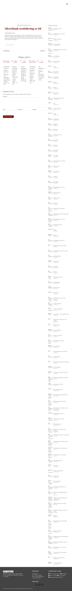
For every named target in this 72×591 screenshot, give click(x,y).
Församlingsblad (56, 282)
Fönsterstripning (56, 61)
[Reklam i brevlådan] (15, 62)
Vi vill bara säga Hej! (57, 562)
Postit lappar (55, 155)
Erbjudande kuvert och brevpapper (60, 520)
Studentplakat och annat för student (60, 250)
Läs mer (24, 81)
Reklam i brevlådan (57, 39)
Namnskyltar (55, 77)
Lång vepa (55, 465)
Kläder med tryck (56, 192)
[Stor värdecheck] (41, 62)
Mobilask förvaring (57, 424)
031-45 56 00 (38, 577)
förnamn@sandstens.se (39, 576)
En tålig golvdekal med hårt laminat (60, 441)
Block (54, 66)
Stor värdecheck (56, 56)
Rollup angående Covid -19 (58, 413)
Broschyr (55, 271)
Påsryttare (55, 145)
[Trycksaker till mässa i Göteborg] (32, 62)
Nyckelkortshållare (57, 256)
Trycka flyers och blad (57, 277)
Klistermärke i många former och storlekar (60, 320)
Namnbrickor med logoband (59, 208)
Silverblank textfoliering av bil (59, 486)
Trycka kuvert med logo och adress (60, 372)
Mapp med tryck (56, 287)
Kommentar (5, 96)
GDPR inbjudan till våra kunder (59, 503)
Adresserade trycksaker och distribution (61, 434)
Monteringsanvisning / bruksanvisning (60, 213)
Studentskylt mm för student (59, 33)
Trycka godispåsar (57, 44)
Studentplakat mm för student (59, 161)
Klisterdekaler (56, 71)
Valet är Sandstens (57, 481)
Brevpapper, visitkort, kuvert (59, 219)
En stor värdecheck (57, 108)
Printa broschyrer (56, 346)
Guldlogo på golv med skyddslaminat (60, 536)
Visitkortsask (55, 476)
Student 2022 (56, 292)
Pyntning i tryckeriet (57, 530)
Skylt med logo (56, 171)
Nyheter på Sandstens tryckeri (9, 44)
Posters (54, 113)
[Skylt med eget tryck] (54, 574)
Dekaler (54, 82)
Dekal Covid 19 (56, 324)
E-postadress (20, 109)
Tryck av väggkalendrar (58, 308)
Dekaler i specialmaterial (58, 470)
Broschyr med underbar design (59, 401)
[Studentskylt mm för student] (6, 62)
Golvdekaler (55, 150)
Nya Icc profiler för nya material (59, 552)
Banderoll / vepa (56, 197)
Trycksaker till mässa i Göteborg (59, 49)
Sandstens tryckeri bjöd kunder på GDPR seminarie (60, 498)
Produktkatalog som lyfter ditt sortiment (59, 299)
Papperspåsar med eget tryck (59, 187)
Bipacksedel (55, 140)
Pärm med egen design (57, 389)
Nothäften (55, 176)
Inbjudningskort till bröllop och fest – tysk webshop (60, 408)
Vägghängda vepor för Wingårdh (59, 245)
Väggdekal (55, 124)
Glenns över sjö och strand (58, 418)
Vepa (54, 103)
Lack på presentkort (57, 330)
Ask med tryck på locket (58, 384)
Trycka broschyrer (57, 367)
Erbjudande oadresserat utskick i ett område (60, 511)
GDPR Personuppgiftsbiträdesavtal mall (60, 493)
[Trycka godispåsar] (24, 62)
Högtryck (55, 515)
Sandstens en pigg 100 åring (59, 557)
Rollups (54, 229)
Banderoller (55, 129)
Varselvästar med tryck (57, 460)
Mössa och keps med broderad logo (60, 394)
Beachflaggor (56, 181)
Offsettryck (55, 203)
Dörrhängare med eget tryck (59, 240)
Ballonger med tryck (57, 134)
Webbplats (34, 109)
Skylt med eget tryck (57, 28)
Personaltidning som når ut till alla (60, 351)
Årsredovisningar (56, 356)
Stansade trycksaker (57, 303)
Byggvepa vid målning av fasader (60, 542)
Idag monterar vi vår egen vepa (59, 547)
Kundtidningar (56, 119)
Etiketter (55, 235)
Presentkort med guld (57, 224)
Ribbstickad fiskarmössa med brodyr (60, 377)
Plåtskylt (55, 87)
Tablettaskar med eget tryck (58, 98)
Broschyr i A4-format (57, 335)
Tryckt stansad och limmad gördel (60, 448)
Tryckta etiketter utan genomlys (59, 454)
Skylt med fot (56, 261)
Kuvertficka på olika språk (58, 340)
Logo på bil (55, 92)
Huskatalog (55, 266)
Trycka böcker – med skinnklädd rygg (61, 314)
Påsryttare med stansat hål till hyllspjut (61, 361)
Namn (4, 109)
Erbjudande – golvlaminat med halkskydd (59, 430)
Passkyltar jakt (56, 166)
